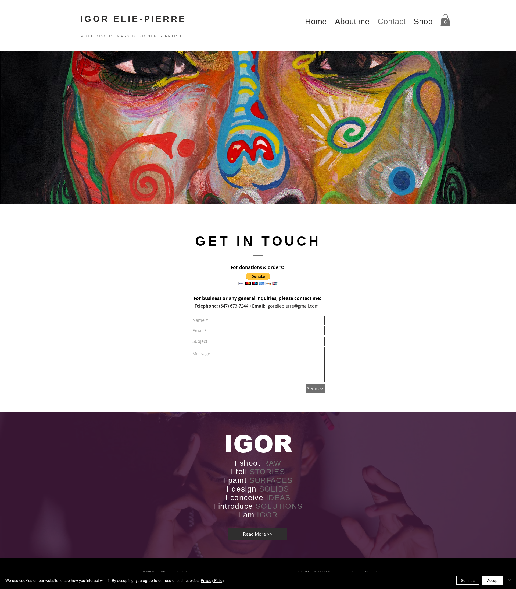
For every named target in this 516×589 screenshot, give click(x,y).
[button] (445, 20)
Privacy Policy (212, 580)
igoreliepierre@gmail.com (293, 306)
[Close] (509, 580)
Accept (493, 580)
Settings (468, 580)
